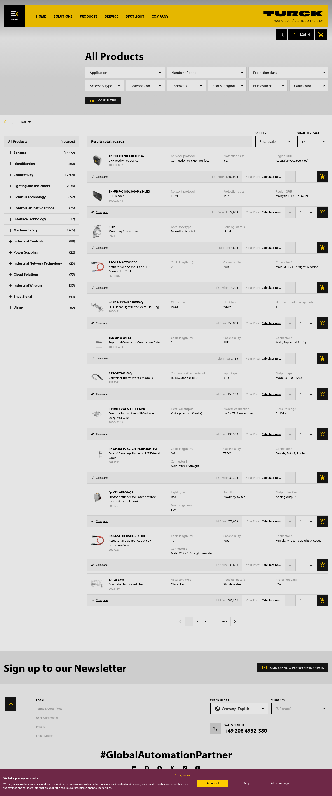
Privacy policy (182, 775)
